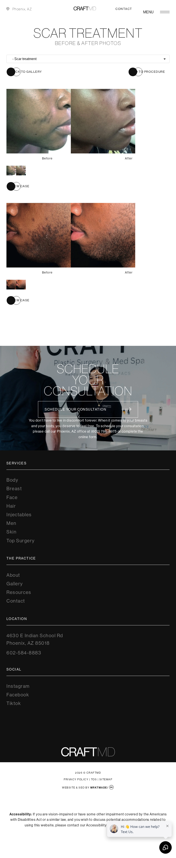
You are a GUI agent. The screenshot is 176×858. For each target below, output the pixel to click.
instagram (18, 686)
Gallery (14, 583)
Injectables (19, 514)
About (13, 575)
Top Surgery (20, 540)
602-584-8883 (23, 652)
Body (12, 480)
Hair (11, 506)
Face (12, 497)
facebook (17, 694)
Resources (18, 592)
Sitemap (105, 779)
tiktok (13, 703)
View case (20, 186)
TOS (94, 779)
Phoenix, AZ (22, 9)
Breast (14, 488)
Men (11, 523)
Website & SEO (73, 787)
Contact (123, 9)
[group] (16, 170)
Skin (11, 532)
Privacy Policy (76, 779)
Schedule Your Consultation (75, 409)
